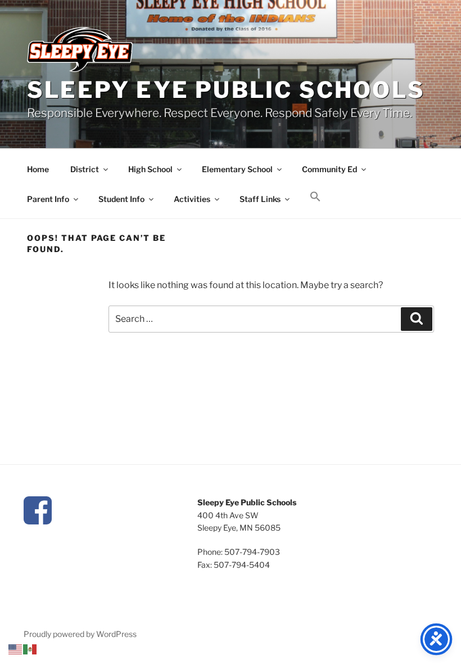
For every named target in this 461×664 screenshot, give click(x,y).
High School (150, 169)
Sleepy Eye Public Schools (226, 90)
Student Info (121, 199)
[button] (315, 197)
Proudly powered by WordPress (80, 634)
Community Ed (329, 169)
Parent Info (48, 199)
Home (38, 169)
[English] (15, 648)
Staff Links (260, 199)
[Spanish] (30, 648)
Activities (192, 199)
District (84, 169)
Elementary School (237, 169)
